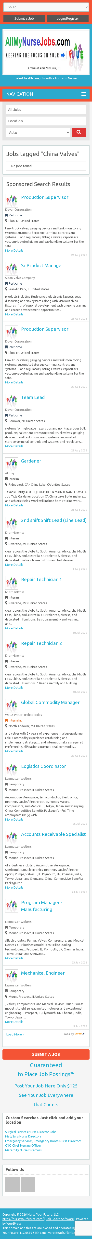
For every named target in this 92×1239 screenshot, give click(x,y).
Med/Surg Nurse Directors (23, 1136)
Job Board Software (60, 1219)
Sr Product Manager (42, 265)
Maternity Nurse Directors (23, 1150)
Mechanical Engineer (43, 973)
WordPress (13, 1223)
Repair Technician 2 (41, 643)
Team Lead (33, 397)
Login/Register (68, 18)
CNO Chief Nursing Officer (23, 1145)
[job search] (80, 1033)
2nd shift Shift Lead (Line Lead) (54, 520)
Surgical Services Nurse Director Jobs (30, 1132)
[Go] (79, 132)
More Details (14, 250)
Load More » (15, 1034)
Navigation (19, 93)
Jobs (67, 1033)
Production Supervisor (44, 197)
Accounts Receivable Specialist (53, 834)
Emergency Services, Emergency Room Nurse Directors (43, 1141)
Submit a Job (24, 18)
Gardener (31, 461)
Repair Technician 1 (41, 579)
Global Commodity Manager (50, 702)
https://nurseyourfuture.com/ (23, 1219)
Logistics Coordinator (43, 766)
